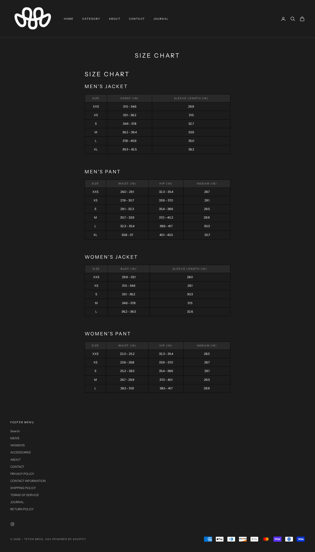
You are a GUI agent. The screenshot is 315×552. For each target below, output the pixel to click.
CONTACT (137, 18)
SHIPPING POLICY (23, 488)
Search (15, 431)
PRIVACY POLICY (22, 474)
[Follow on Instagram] (12, 524)
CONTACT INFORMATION (28, 481)
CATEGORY (91, 18)
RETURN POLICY (22, 509)
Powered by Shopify (69, 539)
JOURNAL (161, 18)
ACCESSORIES (20, 452)
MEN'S (15, 438)
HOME (69, 18)
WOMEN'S (17, 445)
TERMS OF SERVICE (24, 495)
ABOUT (114, 18)
